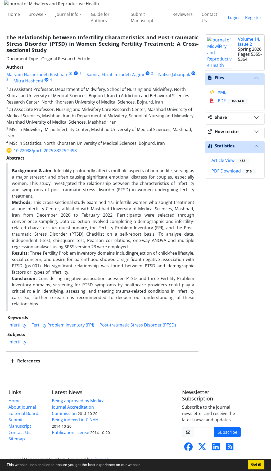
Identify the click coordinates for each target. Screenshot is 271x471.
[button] (143, 465)
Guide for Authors (100, 17)
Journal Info (67, 14)
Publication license (70, 432)
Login (233, 17)
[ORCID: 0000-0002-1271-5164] (75, 73)
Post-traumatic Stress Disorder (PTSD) (138, 325)
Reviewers (183, 14)
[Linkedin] (216, 448)
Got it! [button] (256, 465)
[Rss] (229, 448)
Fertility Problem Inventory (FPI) (62, 325)
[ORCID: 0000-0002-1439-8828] (193, 73)
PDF (230, 101)
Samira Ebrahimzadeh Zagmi (115, 74)
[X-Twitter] (202, 448)
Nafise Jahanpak (174, 74)
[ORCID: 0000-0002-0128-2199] (46, 79)
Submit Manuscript (142, 17)
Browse (36, 14)
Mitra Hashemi (28, 81)
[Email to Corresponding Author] (70, 73)
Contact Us (209, 17)
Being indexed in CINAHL (76, 420)
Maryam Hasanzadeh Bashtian (36, 74)
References (28, 361)
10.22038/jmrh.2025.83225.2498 (45, 150)
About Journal (22, 407)
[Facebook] (188, 448)
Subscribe (227, 432)
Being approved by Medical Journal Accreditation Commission (79, 407)
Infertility (17, 325)
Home (14, 14)
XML (221, 92)
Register (253, 17)
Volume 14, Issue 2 (249, 41)
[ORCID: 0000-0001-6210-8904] (147, 73)
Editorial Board (23, 413)
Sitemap (16, 439)
